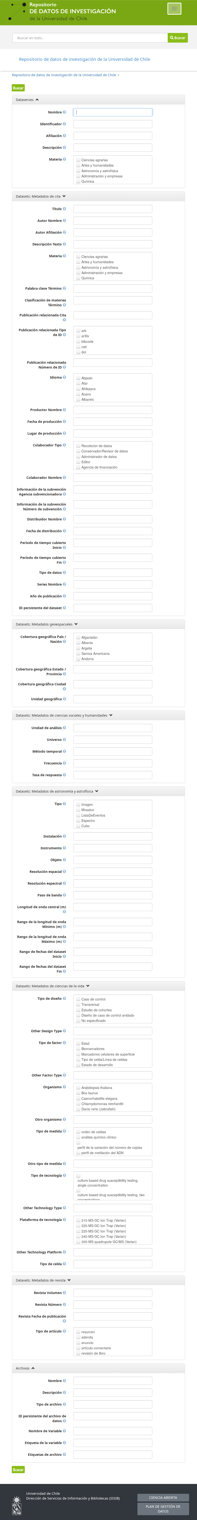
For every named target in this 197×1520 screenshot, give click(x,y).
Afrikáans (88, 388)
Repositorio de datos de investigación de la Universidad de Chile (64, 75)
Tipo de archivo (49, 1404)
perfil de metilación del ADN (102, 1152)
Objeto (56, 859)
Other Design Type (47, 1031)
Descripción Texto (47, 244)
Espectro (88, 820)
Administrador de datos (99, 456)
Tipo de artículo (49, 1331)
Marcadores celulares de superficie (108, 1054)
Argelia (86, 648)
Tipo (59, 803)
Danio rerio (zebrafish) (98, 1109)
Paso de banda (50, 895)
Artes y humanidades (97, 165)
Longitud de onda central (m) (41, 907)
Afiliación (54, 135)
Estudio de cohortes (96, 1009)
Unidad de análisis (47, 728)
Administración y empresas (102, 176)
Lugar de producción (45, 433)
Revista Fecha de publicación (42, 1316)
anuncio (87, 1342)
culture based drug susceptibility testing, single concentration (108, 1183)
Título (57, 208)
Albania (87, 642)
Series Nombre (50, 584)
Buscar (179, 37)
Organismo (53, 1087)
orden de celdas (93, 1131)
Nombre (55, 112)
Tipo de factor (51, 1042)
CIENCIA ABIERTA (163, 1497)
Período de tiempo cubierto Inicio (43, 545)
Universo (55, 739)
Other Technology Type (43, 1208)
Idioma (56, 377)
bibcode (87, 341)
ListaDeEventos (93, 815)
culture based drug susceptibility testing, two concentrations (111, 1197)
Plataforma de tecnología (41, 1219)
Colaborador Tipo (48, 445)
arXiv (85, 335)
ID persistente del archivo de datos (42, 1418)
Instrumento (52, 848)
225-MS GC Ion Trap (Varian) (103, 1231)
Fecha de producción (45, 421)
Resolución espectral (45, 883)
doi (83, 352)
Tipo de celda (51, 1264)
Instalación (53, 836)
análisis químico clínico (98, 1137)
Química (87, 181)
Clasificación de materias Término (45, 302)
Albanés (87, 399)
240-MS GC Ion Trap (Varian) (103, 1236)
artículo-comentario (96, 1347)
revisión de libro (93, 1353)
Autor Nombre (50, 220)
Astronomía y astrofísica (99, 170)
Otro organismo (49, 1119)
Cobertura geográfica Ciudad (42, 684)
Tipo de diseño (50, 998)
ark (83, 330)
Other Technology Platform (40, 1252)
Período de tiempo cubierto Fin (43, 560)
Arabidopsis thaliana (96, 1087)
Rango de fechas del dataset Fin (42, 969)
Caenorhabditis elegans (99, 1098)
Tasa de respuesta (47, 775)
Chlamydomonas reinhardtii (102, 1103)
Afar (84, 383)
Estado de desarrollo (97, 1064)
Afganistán (89, 637)
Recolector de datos (96, 445)
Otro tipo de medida (45, 1163)
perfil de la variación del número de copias (110, 1147)
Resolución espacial (46, 871)
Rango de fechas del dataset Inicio (42, 954)
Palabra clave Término (44, 288)
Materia (56, 159)
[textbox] (112, 112)
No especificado (93, 1020)
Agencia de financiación (99, 467)
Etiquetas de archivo (45, 1454)
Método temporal (47, 751)
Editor (85, 461)
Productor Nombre (46, 409)
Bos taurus (89, 1092)
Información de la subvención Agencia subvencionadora (41, 491)
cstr (84, 346)
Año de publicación (46, 596)
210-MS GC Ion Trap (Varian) (103, 1220)
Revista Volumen (48, 1292)
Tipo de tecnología (47, 1175)
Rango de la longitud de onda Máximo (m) (41, 939)
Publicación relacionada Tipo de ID (42, 332)
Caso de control (93, 999)
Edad (85, 1043)
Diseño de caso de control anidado (107, 1015)
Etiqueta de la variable (44, 1442)
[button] (18, 87)
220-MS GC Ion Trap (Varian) (103, 1225)
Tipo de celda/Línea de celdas (104, 1059)
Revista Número (49, 1304)
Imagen (87, 804)
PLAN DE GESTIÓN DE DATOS (163, 1509)
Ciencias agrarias (94, 159)
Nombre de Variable (46, 1431)
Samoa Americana (95, 653)
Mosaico (87, 809)
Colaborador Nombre (44, 477)
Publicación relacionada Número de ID (46, 364)
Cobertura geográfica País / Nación (43, 639)
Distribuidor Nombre (45, 519)
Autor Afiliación (49, 232)
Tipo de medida (49, 1131)
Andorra (87, 658)
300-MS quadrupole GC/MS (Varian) (109, 1241)
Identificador (51, 124)
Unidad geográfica (47, 699)
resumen (88, 1331)
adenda (87, 1337)
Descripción (53, 147)
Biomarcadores (93, 1048)
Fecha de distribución (44, 531)
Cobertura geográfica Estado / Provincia (41, 671)
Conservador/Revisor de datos (104, 451)
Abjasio (86, 377)
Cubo (85, 825)
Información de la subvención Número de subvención (41, 506)
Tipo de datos (51, 572)
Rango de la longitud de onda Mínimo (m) (41, 924)
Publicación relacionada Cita (42, 315)
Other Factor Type (47, 1075)
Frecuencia (53, 763)
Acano (86, 394)
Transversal (90, 1004)
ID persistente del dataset (41, 608)
